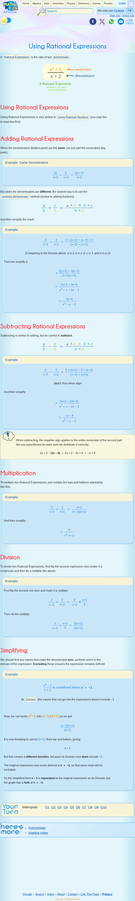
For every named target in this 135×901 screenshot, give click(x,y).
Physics (71, 3)
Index (50, 894)
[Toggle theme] (1, 19)
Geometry (58, 3)
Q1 (47, 807)
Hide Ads (115, 15)
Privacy (107, 894)
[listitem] (26, 3)
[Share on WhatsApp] (111, 21)
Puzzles (108, 3)
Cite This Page (90, 894)
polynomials (61, 57)
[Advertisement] (67, 864)
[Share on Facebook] (92, 21)
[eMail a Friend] (120, 21)
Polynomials (37, 828)
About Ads (128, 15)
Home (25, 3)
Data (46, 3)
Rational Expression (16, 57)
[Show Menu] (131, 6)
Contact (72, 894)
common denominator (14, 196)
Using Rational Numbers (73, 117)
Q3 (59, 807)
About (61, 894)
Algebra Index (38, 833)
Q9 (96, 807)
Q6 (78, 807)
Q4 (66, 807)
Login (122, 3)
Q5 (72, 807)
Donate (27, 894)
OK (129, 10)
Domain (31, 699)
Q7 (84, 807)
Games (97, 3)
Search (39, 894)
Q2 (53, 807)
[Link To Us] (130, 21)
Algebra (36, 3)
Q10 (104, 807)
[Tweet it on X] (102, 21)
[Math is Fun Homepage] (10, 12)
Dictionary (83, 3)
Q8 (90, 807)
